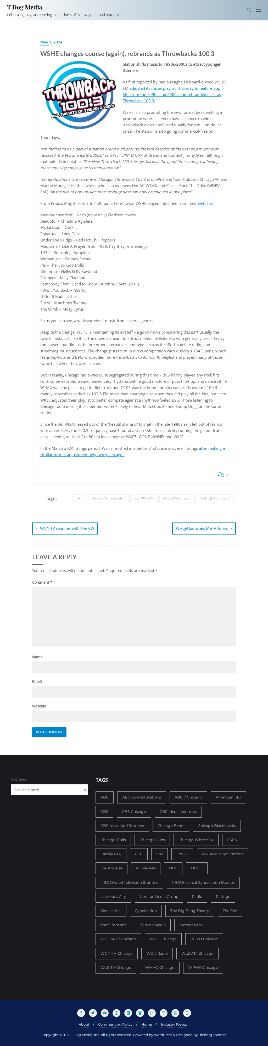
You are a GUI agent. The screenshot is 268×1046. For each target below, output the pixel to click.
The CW (230, 910)
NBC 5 (197, 868)
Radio (197, 896)
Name (37, 656)
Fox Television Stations (222, 854)
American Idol (228, 797)
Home (146, 1024)
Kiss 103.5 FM (144, 498)
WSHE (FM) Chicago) (215, 498)
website (205, 203)
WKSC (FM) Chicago (177, 498)
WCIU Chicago (163, 939)
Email (37, 681)
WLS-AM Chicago (197, 953)
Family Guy (110, 854)
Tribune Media (153, 925)
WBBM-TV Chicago (118, 939)
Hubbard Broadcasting (108, 498)
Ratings (223, 896)
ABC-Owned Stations (141, 797)
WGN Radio (157, 953)
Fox (159, 854)
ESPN (232, 839)
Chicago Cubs (152, 839)
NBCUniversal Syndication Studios (203, 882)
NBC (173, 868)
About (84, 1024)
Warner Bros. (191, 925)
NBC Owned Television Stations (129, 882)
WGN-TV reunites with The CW (67, 528)
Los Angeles (111, 868)
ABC (104, 797)
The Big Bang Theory (189, 910)
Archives (19, 779)
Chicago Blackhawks (217, 825)
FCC (139, 854)
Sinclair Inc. (110, 910)
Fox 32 (182, 854)
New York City (113, 896)
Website (39, 706)
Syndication (146, 910)
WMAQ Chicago (160, 967)
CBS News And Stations (122, 825)
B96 (79, 498)
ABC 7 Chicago (188, 797)
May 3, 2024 (51, 42)
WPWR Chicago (203, 967)
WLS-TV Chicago (115, 967)
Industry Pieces (174, 1024)
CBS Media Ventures (178, 811)
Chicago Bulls (113, 839)
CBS (104, 811)
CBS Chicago (134, 811)
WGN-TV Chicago (116, 953)
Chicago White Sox (196, 839)
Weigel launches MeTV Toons (202, 528)
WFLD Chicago (204, 939)
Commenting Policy (115, 1024)
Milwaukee (145, 868)
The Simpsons (113, 925)
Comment (42, 582)
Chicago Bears (171, 825)
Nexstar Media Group (159, 896)
